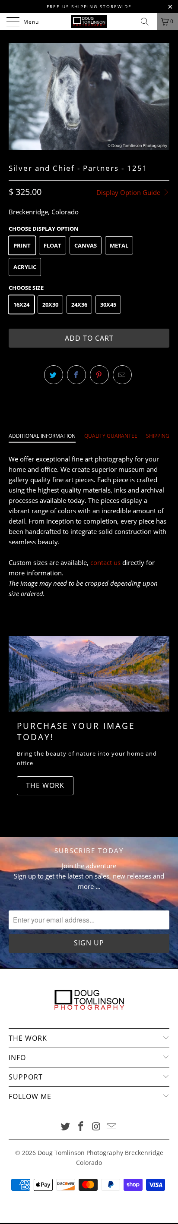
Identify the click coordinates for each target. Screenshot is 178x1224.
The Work (45, 785)
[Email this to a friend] (122, 374)
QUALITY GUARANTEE (110, 435)
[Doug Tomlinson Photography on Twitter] (65, 1127)
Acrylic (24, 267)
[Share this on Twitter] (53, 374)
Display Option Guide (129, 192)
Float (52, 245)
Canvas (85, 245)
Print (22, 245)
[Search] (148, 21)
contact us (105, 562)
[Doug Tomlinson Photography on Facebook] (80, 1127)
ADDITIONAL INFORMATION (42, 435)
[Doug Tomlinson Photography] (89, 21)
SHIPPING (157, 435)
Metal (119, 245)
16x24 (21, 304)
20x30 (50, 304)
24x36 (79, 304)
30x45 (108, 304)
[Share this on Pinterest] (99, 374)
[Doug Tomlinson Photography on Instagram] (96, 1127)
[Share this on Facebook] (76, 374)
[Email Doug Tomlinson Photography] (111, 1127)
